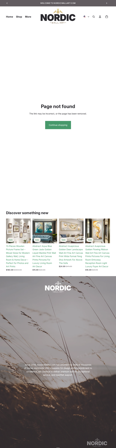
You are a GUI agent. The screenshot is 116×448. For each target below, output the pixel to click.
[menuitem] (28, 16)
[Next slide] (27, 231)
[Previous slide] (9, 231)
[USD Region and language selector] (86, 16)
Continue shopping (58, 125)
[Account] (100, 16)
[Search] (93, 16)
